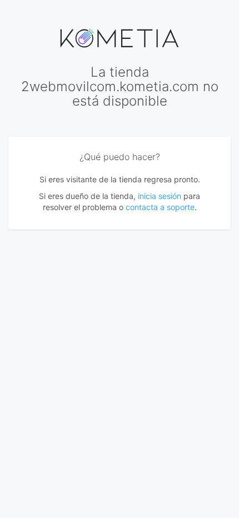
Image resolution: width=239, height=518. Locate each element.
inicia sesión (159, 196)
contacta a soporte (160, 207)
